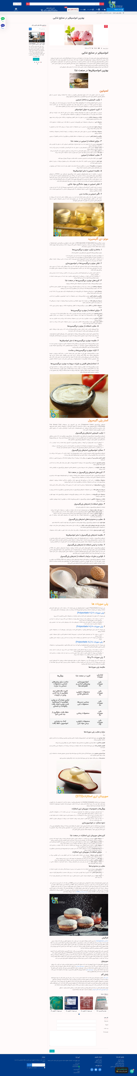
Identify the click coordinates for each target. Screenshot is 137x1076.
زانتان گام (106, 978)
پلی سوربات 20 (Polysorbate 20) (90, 613)
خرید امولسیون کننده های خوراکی (100, 990)
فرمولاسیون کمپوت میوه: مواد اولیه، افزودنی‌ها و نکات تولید (37, 44)
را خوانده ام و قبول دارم (35, 1068)
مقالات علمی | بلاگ (117, 13)
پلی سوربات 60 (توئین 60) (71, 1011)
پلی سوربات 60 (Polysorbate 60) (89, 627)
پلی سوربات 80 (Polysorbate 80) (89, 642)
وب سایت (106, 1028)
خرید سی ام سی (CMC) (81, 892)
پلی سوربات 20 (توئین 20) (56, 1011)
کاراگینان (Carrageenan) (102, 941)
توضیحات (106, 1032)
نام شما (106, 1021)
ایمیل (107, 1025)
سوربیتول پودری (80, 966)
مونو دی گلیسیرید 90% (101, 1011)
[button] (50, 1005)
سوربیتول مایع (89, 970)
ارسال (53, 1051)
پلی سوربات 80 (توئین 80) (86, 1011)
